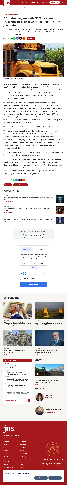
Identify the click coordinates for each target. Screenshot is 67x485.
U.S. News (5, 195)
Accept (41, 477)
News (5, 14)
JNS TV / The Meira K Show (41, 378)
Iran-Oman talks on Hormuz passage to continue (18, 366)
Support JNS (55, 2)
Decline (55, 477)
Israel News (6, 320)
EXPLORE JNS (11, 298)
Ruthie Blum (48, 397)
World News (6, 206)
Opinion (47, 407)
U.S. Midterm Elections (44, 7)
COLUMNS (39, 388)
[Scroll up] (26, 400)
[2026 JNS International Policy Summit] (53, 449)
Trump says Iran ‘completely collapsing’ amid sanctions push (16, 373)
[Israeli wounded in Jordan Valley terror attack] (17, 338)
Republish (31, 38)
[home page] (7, 3)
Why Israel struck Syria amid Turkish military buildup (46, 381)
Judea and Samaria (57, 7)
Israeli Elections (33, 7)
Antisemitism (13, 14)
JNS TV (38, 360)
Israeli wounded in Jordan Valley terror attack (15, 351)
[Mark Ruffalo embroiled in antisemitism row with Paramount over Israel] (60, 210)
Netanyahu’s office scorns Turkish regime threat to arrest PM (48, 351)
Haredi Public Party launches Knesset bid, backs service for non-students (18, 379)
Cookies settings (27, 477)
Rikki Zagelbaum (7, 223)
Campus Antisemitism (20, 185)
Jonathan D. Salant (8, 201)
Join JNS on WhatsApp (35, 235)
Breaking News (11, 360)
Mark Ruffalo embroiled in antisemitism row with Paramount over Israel (26, 209)
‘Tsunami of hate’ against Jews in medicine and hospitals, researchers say (28, 198)
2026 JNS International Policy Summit (52, 460)
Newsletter (34, 2)
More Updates (9, 400)
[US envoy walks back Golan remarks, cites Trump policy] (17, 310)
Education (8, 185)
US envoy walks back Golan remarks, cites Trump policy (17, 324)
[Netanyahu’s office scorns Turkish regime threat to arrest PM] (49, 338)
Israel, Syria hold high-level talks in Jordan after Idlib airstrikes (48, 324)
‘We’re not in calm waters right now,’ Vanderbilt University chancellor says (27, 220)
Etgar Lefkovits (7, 212)
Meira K (37, 384)
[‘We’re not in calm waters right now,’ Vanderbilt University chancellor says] (60, 220)
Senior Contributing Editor (52, 393)
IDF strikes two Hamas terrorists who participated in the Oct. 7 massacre (18, 392)
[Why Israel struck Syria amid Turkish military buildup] (49, 370)
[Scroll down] (29, 400)
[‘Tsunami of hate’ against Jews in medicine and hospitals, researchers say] (60, 199)
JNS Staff (6, 327)
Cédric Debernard (50, 413)
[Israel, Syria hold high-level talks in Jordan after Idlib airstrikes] (49, 310)
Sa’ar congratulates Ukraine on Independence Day (16, 386)
